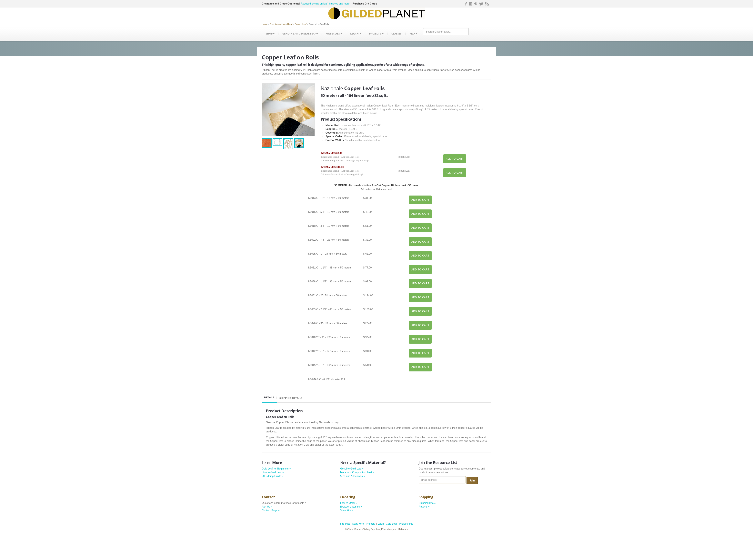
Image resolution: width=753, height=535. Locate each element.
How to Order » (348, 502)
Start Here (358, 523)
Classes (396, 33)
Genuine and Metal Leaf (281, 24)
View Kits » (346, 510)
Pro (412, 33)
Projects (375, 33)
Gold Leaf (391, 523)
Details (269, 397)
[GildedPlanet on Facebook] (465, 4)
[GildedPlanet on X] (481, 4)
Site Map (345, 523)
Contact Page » (270, 510)
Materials (333, 33)
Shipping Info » (427, 502)
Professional (406, 523)
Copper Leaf (300, 24)
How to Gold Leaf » (273, 472)
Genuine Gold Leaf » (352, 468)
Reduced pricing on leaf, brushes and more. (325, 3)
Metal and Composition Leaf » (357, 472)
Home (264, 24)
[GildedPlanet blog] (487, 4)
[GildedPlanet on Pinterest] (475, 4)
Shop (269, 33)
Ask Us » (267, 506)
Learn (354, 33)
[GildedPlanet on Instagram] (470, 4)
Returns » (424, 506)
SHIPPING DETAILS (290, 398)
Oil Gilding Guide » (272, 476)
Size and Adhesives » (352, 476)
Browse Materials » (351, 506)
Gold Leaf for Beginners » (276, 468)
